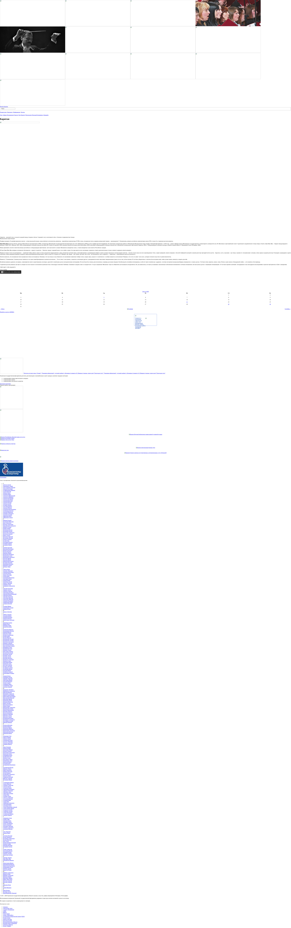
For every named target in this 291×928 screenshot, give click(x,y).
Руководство (3, 112)
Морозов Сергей (7, 715)
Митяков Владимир (8, 708)
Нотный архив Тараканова (10, 923)
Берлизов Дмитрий (8, 536)
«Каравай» (46, 115)
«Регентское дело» (8, 908)
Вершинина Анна (7, 555)
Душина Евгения (7, 603)
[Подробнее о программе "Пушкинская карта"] (11, 373)
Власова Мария (7, 558)
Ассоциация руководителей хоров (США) (14, 916)
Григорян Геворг (7, 579)
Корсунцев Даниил (8, 651)
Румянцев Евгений (8, 777)
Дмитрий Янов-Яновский (9, 594)
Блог (1, 115)
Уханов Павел (6, 833)
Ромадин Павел (7, 775)
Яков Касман (6, 890)
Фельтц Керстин (7, 840)
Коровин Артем (7, 650)
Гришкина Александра (9, 585)
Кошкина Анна (7, 661)
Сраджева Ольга (7, 805)
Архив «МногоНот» (8, 915)
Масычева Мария (7, 699)
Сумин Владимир (7, 812)
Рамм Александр (7, 770)
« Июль (2, 309)
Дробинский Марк (8, 602)
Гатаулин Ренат (7, 573)
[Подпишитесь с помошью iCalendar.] (130, 309)
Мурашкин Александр (9, 719)
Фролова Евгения (7, 845)
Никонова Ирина (7, 733)
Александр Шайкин (8, 497)
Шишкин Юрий (7, 876)
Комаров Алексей (7, 643)
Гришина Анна (7, 584)
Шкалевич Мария (7, 878)
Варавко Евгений (7, 547)
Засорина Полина (7, 617)
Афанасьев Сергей (8, 517)
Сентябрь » (287, 309)
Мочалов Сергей (7, 717)
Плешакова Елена (7, 755)
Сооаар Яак (6, 801)
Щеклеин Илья (7, 885)
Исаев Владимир (7, 626)
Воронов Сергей (7, 565)
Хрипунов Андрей (8, 855)
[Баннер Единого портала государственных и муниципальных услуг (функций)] (145, 452)
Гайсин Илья (6, 569)
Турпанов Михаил (8, 829)
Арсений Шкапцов (8, 512)
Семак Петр (6, 794)
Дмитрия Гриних (7, 595)
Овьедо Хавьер (7, 737)
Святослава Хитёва (8, 793)
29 (228, 304)
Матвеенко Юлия (7, 700)
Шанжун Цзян (6, 874)
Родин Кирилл (7, 773)
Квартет (23, 115)
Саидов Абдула (7, 786)
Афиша (5, 115)
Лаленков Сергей (7, 677)
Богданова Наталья (8, 538)
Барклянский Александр (9, 525)
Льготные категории (5, 383)
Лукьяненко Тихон (8, 685)
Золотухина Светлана (8, 620)
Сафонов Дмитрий (8, 790)
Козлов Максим (7, 637)
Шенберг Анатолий (8, 875)
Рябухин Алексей (7, 778)
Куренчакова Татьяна (8, 673)
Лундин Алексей (7, 687)
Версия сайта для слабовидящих (11, 272)
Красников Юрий (7, 662)
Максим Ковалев (7, 692)
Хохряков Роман (7, 852)
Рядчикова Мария (7, 779)
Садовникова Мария (8, 782)
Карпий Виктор (7, 632)
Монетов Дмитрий (8, 714)
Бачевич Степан (7, 527)
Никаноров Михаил (8, 729)
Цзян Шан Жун (7, 859)
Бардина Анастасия (8, 524)
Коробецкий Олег (7, 648)
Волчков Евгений (7, 562)
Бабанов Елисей (7, 520)
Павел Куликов (7, 747)
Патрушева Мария (8, 749)
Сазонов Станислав (8, 785)
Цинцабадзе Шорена (8, 860)
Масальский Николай (8, 697)
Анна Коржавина (7, 506)
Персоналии (28, 115)
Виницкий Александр (8, 557)
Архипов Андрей (7, 514)
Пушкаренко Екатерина (9, 764)
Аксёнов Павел (7, 494)
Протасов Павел (7, 762)
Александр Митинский (9, 495)
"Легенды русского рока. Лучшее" (32, 373)
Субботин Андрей (8, 811)
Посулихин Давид (7, 759)
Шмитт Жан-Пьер (7, 879)
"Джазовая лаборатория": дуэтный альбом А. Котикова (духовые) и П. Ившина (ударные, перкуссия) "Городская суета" (72, 373)
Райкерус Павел (7, 769)
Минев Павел (6, 706)
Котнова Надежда (7, 658)
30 (270, 304)
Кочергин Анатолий (8, 659)
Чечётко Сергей (7, 868)
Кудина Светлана (7, 666)
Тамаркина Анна (7, 818)
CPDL (4, 911)
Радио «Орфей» (7, 926)
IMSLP (5, 912)
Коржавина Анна (7, 647)
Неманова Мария (7, 728)
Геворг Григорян (7, 575)
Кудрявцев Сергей (8, 667)
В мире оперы (6, 918)
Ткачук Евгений (7, 824)
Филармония (10, 115)
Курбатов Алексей (8, 672)
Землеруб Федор (7, 618)
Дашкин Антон (7, 590)
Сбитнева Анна (7, 792)
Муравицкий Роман (8, 718)
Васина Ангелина (7, 550)
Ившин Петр (6, 624)
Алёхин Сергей (7, 504)
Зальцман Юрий (7, 616)
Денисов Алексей (7, 591)
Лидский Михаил (7, 681)
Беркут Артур (6, 535)
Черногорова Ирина (8, 863)
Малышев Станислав (8, 693)
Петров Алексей (7, 751)
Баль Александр (7, 523)
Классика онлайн (7, 920)
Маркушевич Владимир (9, 696)
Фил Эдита (6, 841)
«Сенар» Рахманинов (8, 909)
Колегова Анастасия (8, 641)
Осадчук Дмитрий (8, 741)
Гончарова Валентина (8, 577)
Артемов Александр (8, 513)
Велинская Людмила (8, 554)
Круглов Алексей (7, 665)
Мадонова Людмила (8, 689)
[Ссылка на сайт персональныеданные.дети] (145, 447)
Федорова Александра (9, 838)
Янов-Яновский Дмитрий (9, 893)
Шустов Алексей (7, 880)
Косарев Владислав (8, 652)
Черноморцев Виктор (8, 864)
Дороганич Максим (8, 599)
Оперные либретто (8, 924)
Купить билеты (4, 106)
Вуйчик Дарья (6, 566)
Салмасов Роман (7, 788)
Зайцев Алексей (7, 614)
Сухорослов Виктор (8, 814)
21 (187, 302)
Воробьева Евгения (8, 564)
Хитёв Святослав (7, 849)
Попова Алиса (7, 758)
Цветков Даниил (7, 857)
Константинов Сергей (8, 646)
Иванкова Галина (7, 622)
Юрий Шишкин (7, 887)
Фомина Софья (7, 844)
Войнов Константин (8, 561)
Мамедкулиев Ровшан (8, 695)
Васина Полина (7, 551)
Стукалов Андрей (7, 809)
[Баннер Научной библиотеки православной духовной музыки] (145, 434)
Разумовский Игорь (8, 767)
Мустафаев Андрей (8, 721)
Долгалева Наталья (8, 598)
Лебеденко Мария (7, 680)
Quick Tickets (6, 913)
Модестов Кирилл (7, 713)
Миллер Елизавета (8, 704)
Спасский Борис (7, 804)
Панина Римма (7, 748)
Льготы (23, 112)
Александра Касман (8, 498)
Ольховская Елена (7, 740)
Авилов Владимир (8, 489)
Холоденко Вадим (7, 850)
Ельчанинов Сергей (8, 607)
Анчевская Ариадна (8, 510)
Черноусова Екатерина (9, 865)
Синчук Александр (8, 797)
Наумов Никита (7, 726)
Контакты (9, 112)
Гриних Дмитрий (7, 583)
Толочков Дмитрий (8, 826)
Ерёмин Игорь (7, 609)
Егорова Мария (7, 606)
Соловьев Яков (7, 800)
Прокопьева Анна (7, 760)
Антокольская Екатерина (9, 509)
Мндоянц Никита (7, 711)
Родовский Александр (9, 774)
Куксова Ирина (7, 670)
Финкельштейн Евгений (9, 842)
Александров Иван (8, 499)
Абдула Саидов (7, 484)
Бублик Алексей (7, 539)
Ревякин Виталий (7, 771)
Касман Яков (6, 636)
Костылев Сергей (7, 654)
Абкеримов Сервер (8, 486)
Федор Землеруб (7, 837)
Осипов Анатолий (8, 743)
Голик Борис (6, 576)
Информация (16, 112)
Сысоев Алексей (7, 815)
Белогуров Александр (8, 532)
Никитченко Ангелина (9, 730)
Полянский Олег (7, 756)
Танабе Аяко (6, 819)
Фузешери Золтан (7, 846)
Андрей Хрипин (7, 505)
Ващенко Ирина (7, 553)
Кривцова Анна (7, 663)
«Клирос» (5, 907)
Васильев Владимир (8, 549)
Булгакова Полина (8, 542)
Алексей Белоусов (7, 501)
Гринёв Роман (6, 580)
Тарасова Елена (7, 820)
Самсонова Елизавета (8, 789)
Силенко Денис (7, 796)
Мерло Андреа (7, 703)
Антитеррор (3, 477)
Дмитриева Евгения (8, 592)
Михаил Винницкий (8, 710)
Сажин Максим (7, 784)
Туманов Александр (8, 827)
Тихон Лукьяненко (8, 823)
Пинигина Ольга (7, 753)
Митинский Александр (9, 707)
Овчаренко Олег (7, 736)
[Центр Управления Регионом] (9, 460)
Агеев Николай (7, 491)
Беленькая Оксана (7, 530)
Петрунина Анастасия (9, 752)
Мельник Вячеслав (8, 702)
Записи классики (7, 919)
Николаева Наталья (8, 732)
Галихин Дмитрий (8, 570)
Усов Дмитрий (7, 831)
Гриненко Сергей (7, 581)
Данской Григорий (8, 588)
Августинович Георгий (9, 487)
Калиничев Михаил (8, 629)
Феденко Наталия (7, 835)
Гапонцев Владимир (8, 572)
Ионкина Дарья (7, 625)
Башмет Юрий (6, 528)
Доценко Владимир (8, 601)
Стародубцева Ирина (8, 808)
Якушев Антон (7, 891)
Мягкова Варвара (7, 722)
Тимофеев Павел (7, 822)
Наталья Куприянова (37, 115)
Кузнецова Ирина (7, 669)
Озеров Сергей (7, 738)
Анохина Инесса (7, 508)
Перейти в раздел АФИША (7, 312)
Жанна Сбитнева (7, 611)
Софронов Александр (8, 803)
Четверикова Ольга (8, 867)
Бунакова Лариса (7, 543)
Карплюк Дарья (7, 633)
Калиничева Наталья (8, 631)
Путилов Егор (6, 763)
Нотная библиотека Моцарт (10, 922)
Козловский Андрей (8, 639)
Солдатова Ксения (8, 799)
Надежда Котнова (7, 725)
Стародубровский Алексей (10, 807)
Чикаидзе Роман (7, 870)
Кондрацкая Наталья (8, 644)
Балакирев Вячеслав (8, 521)
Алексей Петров (7, 502)
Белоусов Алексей (7, 534)
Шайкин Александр (8, 872)
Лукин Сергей (6, 682)
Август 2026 (145, 291)
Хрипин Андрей (7, 853)
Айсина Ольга (6, 493)
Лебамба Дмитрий (8, 678)
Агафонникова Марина (9, 490)
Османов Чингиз (7, 744)
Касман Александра (8, 635)
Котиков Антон (7, 655)
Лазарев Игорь (7, 676)
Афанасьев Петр (7, 516)
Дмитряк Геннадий (8, 596)
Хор (20, 115)
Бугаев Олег (6, 540)
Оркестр (16, 115)
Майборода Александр (9, 691)
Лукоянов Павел (7, 684)
